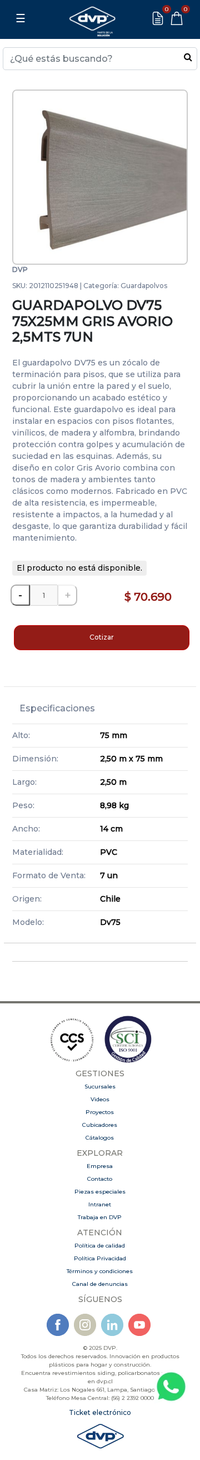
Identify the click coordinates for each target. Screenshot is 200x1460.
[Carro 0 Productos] (176, 18)
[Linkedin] (112, 1324)
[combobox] (100, 58)
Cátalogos (100, 1137)
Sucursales (100, 1086)
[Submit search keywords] (188, 56)
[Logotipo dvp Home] (92, 18)
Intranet (99, 1204)
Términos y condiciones (100, 1271)
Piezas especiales (100, 1191)
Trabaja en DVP (100, 1217)
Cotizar (101, 637)
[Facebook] (58, 1324)
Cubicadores (99, 1125)
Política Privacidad (100, 1258)
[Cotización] (157, 18)
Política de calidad (99, 1245)
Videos (100, 1099)
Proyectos (100, 1112)
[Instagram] (85, 1324)
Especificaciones (57, 708)
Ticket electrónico (100, 1412)
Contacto (99, 1178)
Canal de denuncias (100, 1284)
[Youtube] (139, 1324)
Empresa (100, 1166)
